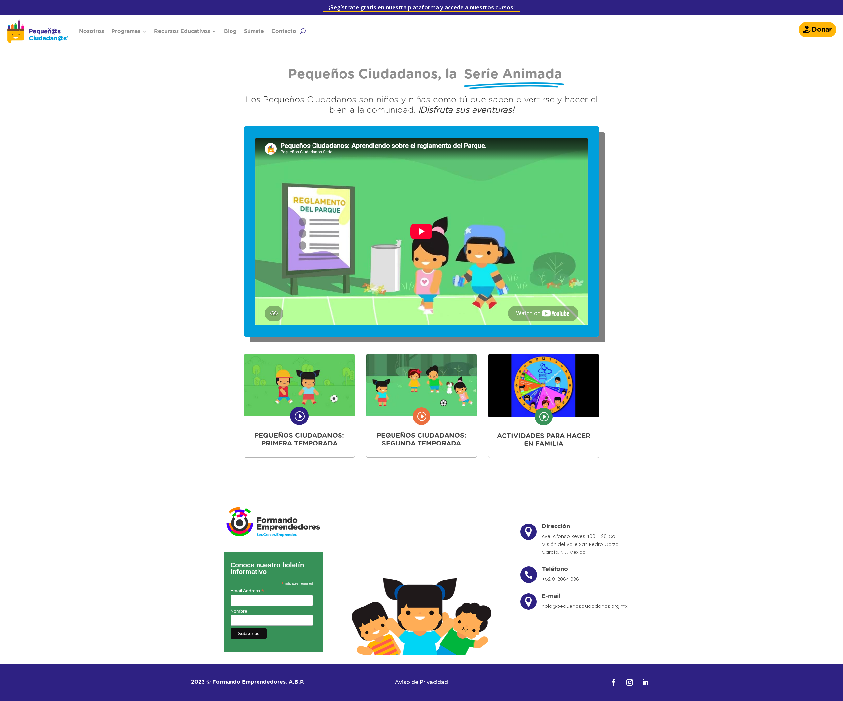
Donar (822, 29)
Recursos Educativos (182, 31)
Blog (230, 31)
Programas (125, 31)
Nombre (239, 611)
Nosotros (91, 31)
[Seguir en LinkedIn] (645, 682)
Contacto (283, 31)
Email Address (247, 591)
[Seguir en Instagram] (629, 682)
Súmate (254, 31)
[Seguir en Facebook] (613, 682)
